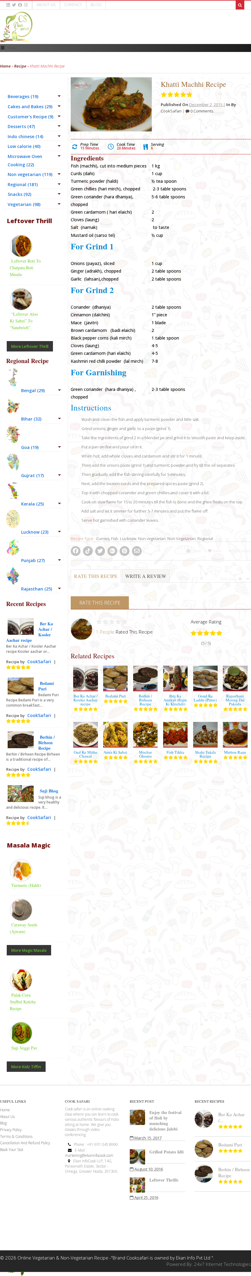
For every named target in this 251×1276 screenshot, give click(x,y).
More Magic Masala (29, 950)
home (5, 1109)
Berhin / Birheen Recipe (145, 700)
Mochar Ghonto (145, 754)
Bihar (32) (31, 419)
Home (5, 66)
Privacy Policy (11, 1129)
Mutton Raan (235, 752)
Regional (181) (23, 184)
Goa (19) (30, 447)
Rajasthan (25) (36, 589)
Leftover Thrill (29, 221)
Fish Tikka (175, 752)
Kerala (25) (32, 504)
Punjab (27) (33, 560)
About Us (46, 4)
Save (217, 550)
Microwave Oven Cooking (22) (25, 160)
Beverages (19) (23, 96)
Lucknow (128, 538)
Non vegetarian (152, 538)
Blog (96, 4)
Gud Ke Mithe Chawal (85, 754)
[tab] (96, 579)
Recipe (20, 66)
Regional (205, 538)
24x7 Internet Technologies (222, 1264)
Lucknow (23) (34, 532)
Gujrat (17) (32, 475)
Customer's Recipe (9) (30, 117)
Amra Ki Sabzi (115, 752)
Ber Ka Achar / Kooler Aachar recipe (85, 700)
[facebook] (20, 5)
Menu (12, 47)
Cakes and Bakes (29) (30, 106)
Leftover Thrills (163, 1180)
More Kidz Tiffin (26, 1066)
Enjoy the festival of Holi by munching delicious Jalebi (165, 1120)
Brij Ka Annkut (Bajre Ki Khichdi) (175, 700)
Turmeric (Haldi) (26, 885)
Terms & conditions (16, 1136)
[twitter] (14, 5)
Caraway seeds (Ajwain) (23, 928)
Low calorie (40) (24, 146)
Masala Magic (29, 845)
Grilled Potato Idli (166, 1152)
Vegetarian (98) (24, 204)
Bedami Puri (115, 696)
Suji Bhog (49, 791)
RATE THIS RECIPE (96, 576)
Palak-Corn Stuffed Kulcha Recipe (23, 1001)
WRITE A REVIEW (145, 576)
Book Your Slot (11, 1149)
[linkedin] (8, 5)
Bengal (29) (33, 390)
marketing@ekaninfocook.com (89, 1155)
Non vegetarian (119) (30, 174)
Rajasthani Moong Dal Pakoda (235, 700)
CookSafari (171, 111)
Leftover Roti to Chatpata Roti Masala (25, 267)
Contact (73, 4)
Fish (114, 538)
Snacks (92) (19, 194)
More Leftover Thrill (29, 346)
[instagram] (26, 5)
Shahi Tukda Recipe (205, 754)
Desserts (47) (21, 126)
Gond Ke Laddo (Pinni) (205, 698)
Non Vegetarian (181, 538)
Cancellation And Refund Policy (25, 1142)
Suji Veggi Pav (24, 1048)
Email (195, 550)
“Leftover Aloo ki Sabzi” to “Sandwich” (24, 320)
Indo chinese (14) (25, 136)
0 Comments (201, 111)
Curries (102, 538)
